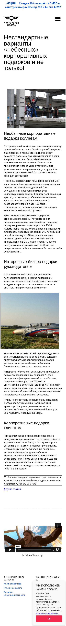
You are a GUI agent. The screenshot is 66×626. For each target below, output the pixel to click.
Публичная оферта (13, 588)
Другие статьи (12, 489)
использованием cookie (47, 613)
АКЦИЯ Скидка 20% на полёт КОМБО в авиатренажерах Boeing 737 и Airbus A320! (33, 5)
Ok (49, 618)
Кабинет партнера (12, 584)
